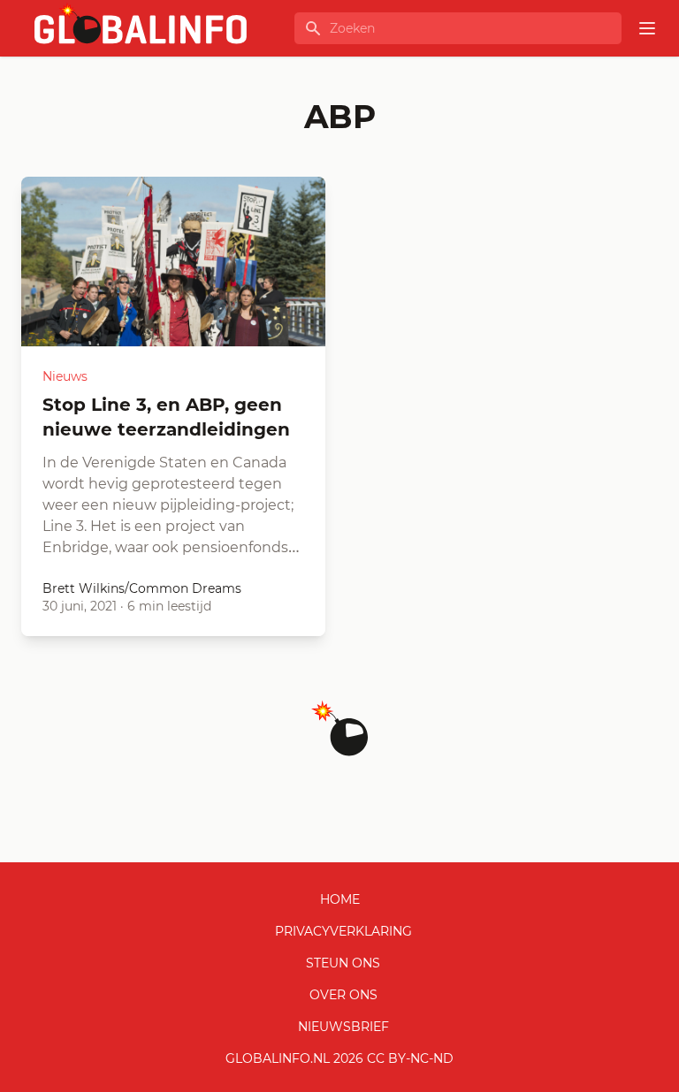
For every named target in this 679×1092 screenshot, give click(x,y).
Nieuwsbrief (343, 1027)
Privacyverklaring (343, 931)
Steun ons (343, 963)
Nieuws (65, 376)
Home (340, 899)
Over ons (343, 995)
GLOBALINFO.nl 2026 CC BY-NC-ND (339, 1058)
